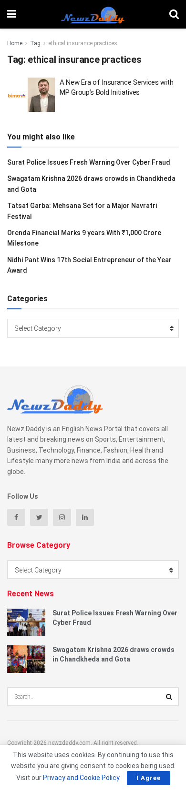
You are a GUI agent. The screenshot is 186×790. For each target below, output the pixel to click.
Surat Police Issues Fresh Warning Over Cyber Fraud (88, 162)
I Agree (148, 777)
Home (14, 43)
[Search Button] (169, 696)
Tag (35, 43)
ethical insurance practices (82, 43)
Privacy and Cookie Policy (81, 777)
